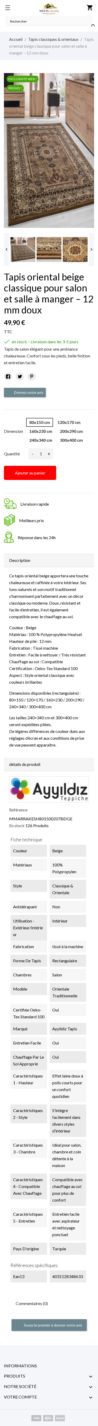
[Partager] (8, 376)
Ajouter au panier (30, 472)
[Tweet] (20, 376)
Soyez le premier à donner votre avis (52, 1325)
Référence (18, 809)
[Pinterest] (31, 376)
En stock (17, 825)
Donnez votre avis (28, 392)
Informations (20, 1365)
